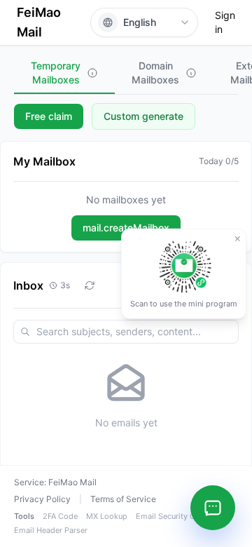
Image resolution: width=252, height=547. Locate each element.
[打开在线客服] (212, 507)
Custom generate (143, 116)
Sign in (225, 22)
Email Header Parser (51, 530)
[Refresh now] (89, 285)
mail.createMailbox (126, 228)
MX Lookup (106, 516)
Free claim (48, 116)
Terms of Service (123, 499)
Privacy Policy (42, 499)
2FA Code (60, 516)
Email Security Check (174, 516)
